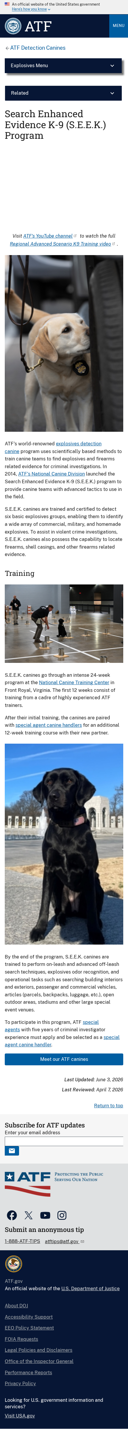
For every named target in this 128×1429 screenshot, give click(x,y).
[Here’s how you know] (64, 7)
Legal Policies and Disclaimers (38, 1350)
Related (20, 93)
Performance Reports (28, 1372)
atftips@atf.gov (62, 1241)
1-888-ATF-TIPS (22, 1241)
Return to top (108, 1106)
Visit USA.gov (20, 1416)
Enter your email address (32, 1132)
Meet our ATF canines (64, 1059)
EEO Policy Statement (29, 1328)
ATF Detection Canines (37, 48)
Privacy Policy (20, 1383)
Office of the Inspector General (39, 1361)
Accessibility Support (29, 1317)
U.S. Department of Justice (90, 1288)
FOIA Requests (21, 1339)
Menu (118, 25)
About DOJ (16, 1306)
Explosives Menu (29, 65)
